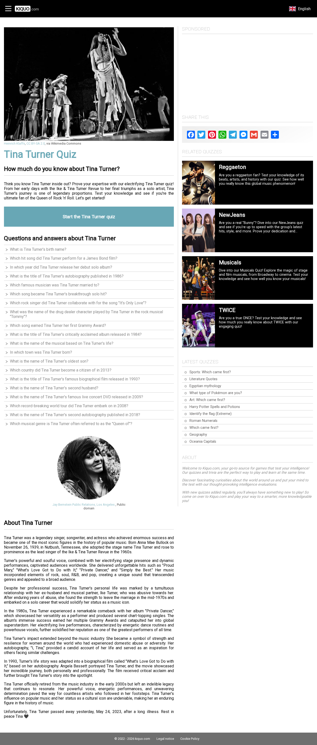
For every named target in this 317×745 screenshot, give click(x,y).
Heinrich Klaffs (14, 143)
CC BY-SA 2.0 (35, 143)
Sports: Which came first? (210, 372)
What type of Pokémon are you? (215, 393)
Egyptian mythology (205, 386)
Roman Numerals (203, 421)
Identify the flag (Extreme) (210, 414)
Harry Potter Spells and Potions (214, 407)
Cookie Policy (189, 739)
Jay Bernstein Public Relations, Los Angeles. (84, 504)
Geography (198, 435)
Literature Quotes (203, 379)
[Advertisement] (247, 72)
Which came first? (203, 428)
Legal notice (165, 739)
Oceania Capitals (202, 441)
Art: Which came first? (207, 400)
